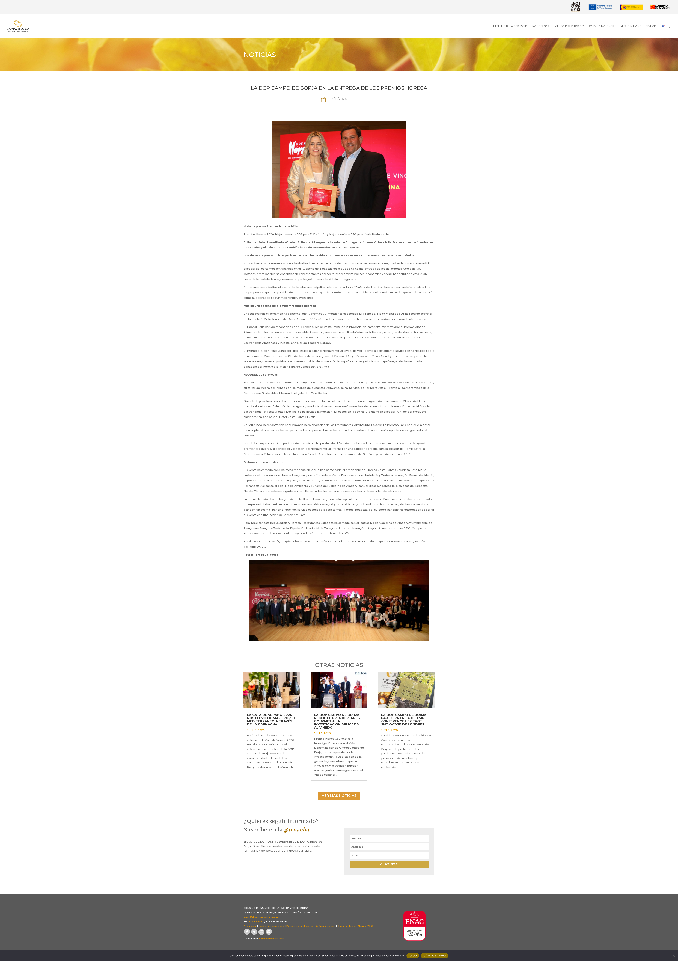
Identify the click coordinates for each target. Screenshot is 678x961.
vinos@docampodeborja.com (261, 916)
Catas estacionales (602, 26)
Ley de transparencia (322, 925)
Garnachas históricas (569, 26)
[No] (673, 955)
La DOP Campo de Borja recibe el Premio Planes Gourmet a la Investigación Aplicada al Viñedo (337, 721)
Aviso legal (250, 925)
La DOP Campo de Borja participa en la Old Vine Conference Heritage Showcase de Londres (404, 719)
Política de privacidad (271, 925)
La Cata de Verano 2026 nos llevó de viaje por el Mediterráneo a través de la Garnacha (271, 719)
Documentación (346, 925)
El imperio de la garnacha (510, 26)
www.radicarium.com (271, 938)
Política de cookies (297, 925)
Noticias (652, 26)
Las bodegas (540, 26)
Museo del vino (631, 26)
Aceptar (412, 955)
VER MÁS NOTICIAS (339, 795)
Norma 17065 (365, 925)
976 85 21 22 (256, 921)
